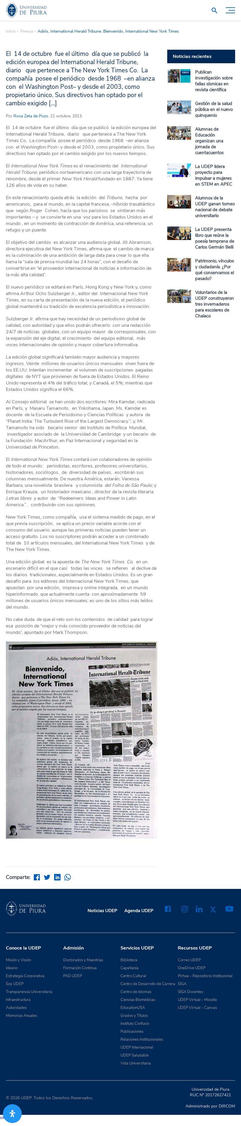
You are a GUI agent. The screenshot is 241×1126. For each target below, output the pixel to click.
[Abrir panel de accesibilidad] (12, 1113)
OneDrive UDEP (191, 968)
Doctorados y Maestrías (83, 960)
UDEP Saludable (134, 1055)
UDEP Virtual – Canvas (197, 1007)
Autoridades (16, 1007)
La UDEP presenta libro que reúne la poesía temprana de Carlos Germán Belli (214, 238)
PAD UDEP (72, 976)
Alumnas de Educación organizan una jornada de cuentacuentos (209, 141)
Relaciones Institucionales (141, 1039)
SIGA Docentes (190, 992)
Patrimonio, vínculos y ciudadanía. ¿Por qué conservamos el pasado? (214, 270)
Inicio (11, 31)
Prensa (26, 31)
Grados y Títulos (134, 1015)
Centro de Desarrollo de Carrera (147, 984)
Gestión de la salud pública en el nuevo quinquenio (214, 109)
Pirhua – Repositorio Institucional (205, 976)
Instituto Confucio (134, 1023)
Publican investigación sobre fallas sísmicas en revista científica (214, 81)
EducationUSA (132, 1007)
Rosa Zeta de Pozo (31, 116)
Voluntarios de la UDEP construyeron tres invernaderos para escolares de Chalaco (214, 304)
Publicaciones (131, 1031)
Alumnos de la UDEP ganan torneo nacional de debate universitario (215, 207)
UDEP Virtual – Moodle (197, 999)
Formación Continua (80, 968)
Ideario (12, 968)
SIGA (182, 984)
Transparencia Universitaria (29, 992)
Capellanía (129, 968)
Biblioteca (128, 960)
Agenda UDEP (138, 911)
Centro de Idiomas (135, 992)
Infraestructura (18, 999)
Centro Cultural (133, 976)
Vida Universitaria (135, 1063)
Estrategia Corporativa (25, 976)
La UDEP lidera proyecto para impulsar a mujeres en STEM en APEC (213, 175)
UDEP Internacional (136, 1047)
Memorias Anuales (21, 1015)
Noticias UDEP (102, 911)
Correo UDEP (189, 960)
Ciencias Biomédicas (137, 999)
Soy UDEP (15, 984)
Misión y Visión (18, 960)
